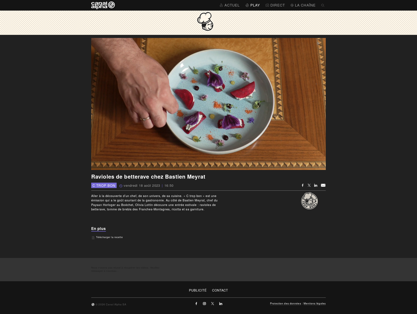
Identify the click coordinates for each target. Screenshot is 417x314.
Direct (277, 4)
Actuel (232, 4)
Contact (220, 290)
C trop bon (104, 185)
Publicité (198, 290)
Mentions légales (315, 303)
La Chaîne (305, 4)
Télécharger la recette (109, 237)
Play (255, 4)
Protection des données (285, 303)
